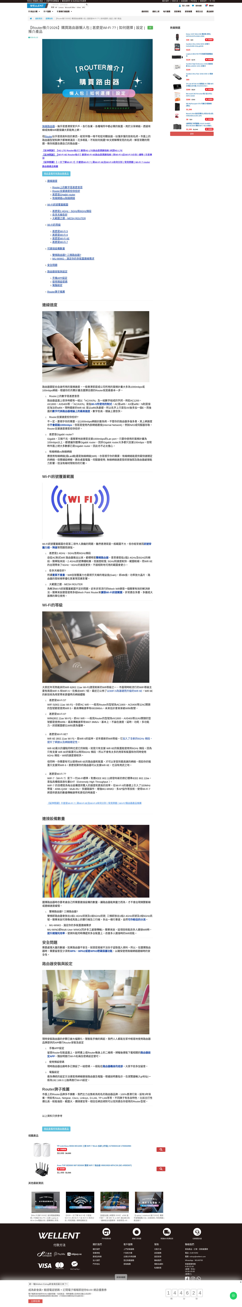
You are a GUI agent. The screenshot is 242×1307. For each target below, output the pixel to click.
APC (83, 7)
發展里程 (96, 1253)
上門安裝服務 (129, 1249)
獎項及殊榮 (97, 1257)
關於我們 (165, 1)
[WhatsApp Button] (233, 1296)
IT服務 (48, 11)
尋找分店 (199, 11)
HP (56, 7)
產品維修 (210, 11)
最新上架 (155, 11)
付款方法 (157, 1249)
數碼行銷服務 (64, 11)
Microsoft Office (70, 7)
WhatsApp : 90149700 (194, 1260)
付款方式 (175, 1)
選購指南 (49, 18)
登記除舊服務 (129, 1260)
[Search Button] (87, 4)
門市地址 (194, 1)
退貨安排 (157, 1257)
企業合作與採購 (130, 1257)
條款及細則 (158, 1264)
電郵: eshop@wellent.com (195, 1257)
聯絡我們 (203, 1)
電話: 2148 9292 (191, 1253)
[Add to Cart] (161, 1149)
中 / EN (212, 1)
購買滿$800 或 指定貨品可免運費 (74, 1)
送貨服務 (184, 1)
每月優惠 (166, 11)
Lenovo (61, 7)
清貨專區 (177, 11)
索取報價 (188, 11)
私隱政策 (157, 1268)
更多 (192, 134)
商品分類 (33, 11)
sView (79, 7)
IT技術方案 (128, 1253)
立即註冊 (35, 1301)
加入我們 (96, 1260)
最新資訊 (145, 11)
